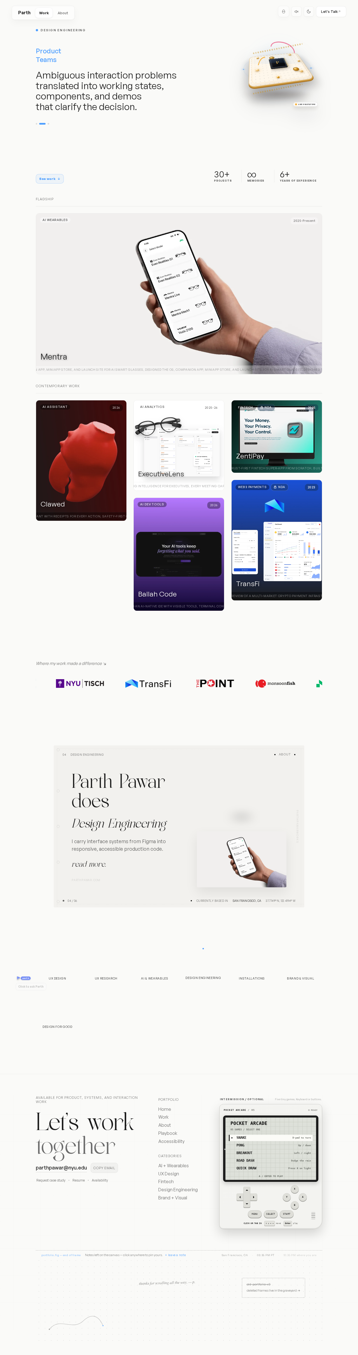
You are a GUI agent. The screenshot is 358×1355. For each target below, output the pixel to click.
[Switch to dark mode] (309, 11)
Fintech (166, 1181)
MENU (255, 1214)
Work (44, 13)
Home (164, 1109)
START (286, 1214)
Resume (78, 1180)
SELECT (270, 1214)
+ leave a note (175, 1255)
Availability (100, 1180)
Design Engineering (178, 1189)
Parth (24, 12)
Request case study (50, 1180)
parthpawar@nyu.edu (61, 1167)
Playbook (167, 1133)
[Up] (246, 1190)
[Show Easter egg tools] (283, 11)
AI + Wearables (173, 1165)
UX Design (168, 1173)
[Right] (253, 1197)
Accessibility (171, 1141)
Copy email (104, 1168)
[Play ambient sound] (296, 11)
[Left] (239, 1197)
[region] (270, 1166)
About (63, 13)
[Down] (246, 1204)
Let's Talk (329, 11)
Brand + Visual (172, 1198)
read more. (89, 868)
